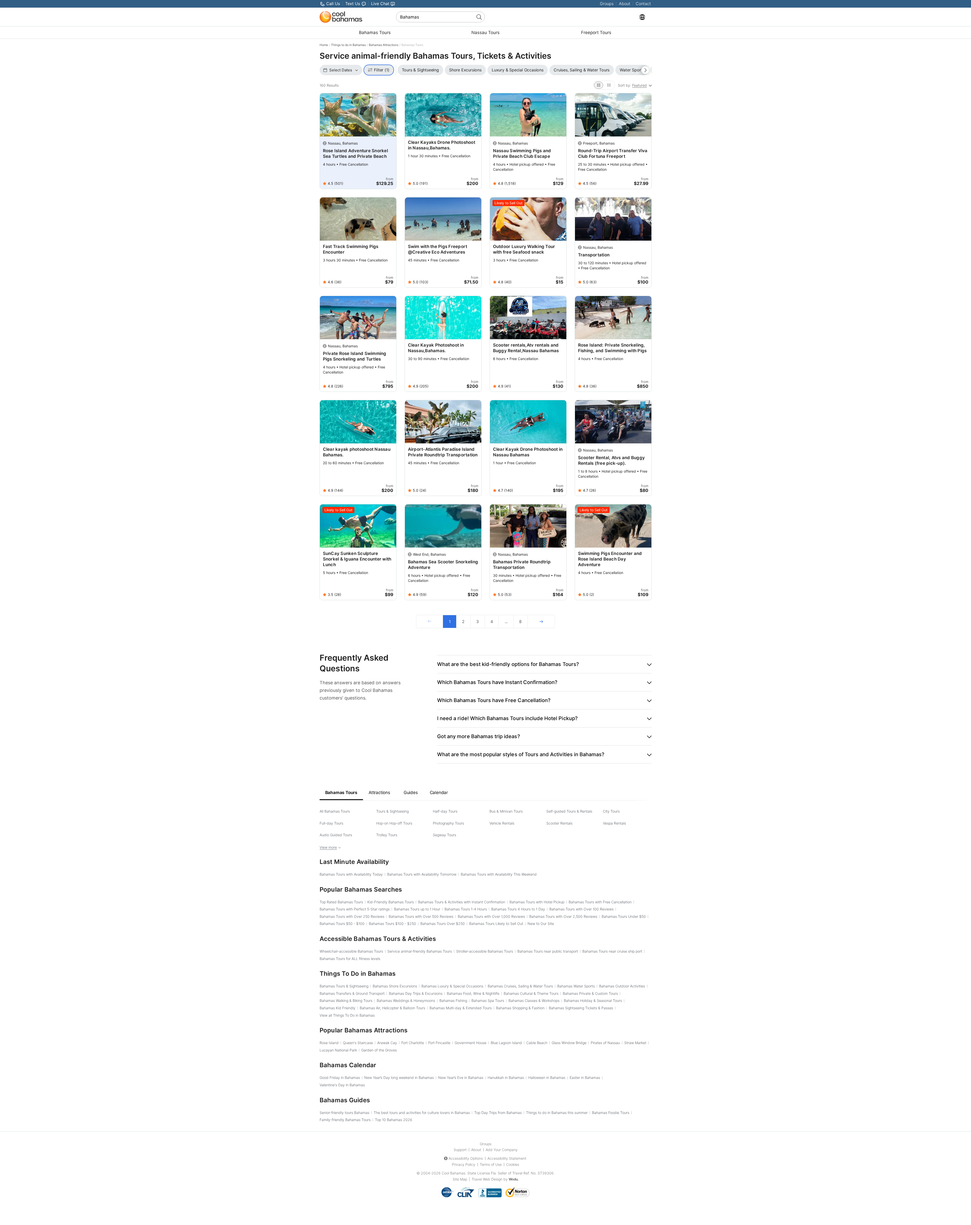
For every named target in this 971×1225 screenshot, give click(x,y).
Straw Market (635, 1043)
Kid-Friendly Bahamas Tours (390, 902)
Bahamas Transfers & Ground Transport (352, 993)
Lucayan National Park (338, 1050)
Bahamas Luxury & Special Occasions (452, 986)
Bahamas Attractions (383, 45)
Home (324, 45)
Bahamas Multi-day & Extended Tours (461, 1008)
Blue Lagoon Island (506, 1043)
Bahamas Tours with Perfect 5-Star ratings (355, 909)
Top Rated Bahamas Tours (341, 902)
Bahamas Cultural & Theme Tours (531, 993)
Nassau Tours (485, 32)
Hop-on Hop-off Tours (394, 823)
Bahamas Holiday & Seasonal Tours (593, 1000)
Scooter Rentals (559, 823)
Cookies (512, 1164)
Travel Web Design (487, 1179)
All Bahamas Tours (335, 811)
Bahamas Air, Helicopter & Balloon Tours (392, 1008)
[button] (544, 664)
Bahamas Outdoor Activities (622, 986)
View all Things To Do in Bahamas (347, 1015)
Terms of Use (491, 1164)
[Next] (541, 621)
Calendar (439, 792)
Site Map (460, 1179)
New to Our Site (541, 923)
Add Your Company (502, 1150)
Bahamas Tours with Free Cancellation (600, 902)
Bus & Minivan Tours (506, 811)
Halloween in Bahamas (546, 1077)
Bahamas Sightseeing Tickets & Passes (581, 1008)
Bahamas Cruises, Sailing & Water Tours (520, 986)
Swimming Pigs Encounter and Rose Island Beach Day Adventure (610, 559)
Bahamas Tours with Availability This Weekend (499, 874)
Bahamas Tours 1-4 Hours (466, 909)
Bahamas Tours (375, 32)
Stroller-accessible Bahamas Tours (484, 951)
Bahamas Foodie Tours (610, 1112)
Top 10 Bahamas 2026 (393, 1120)
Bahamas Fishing (453, 1000)
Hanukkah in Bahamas (506, 1077)
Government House (470, 1043)
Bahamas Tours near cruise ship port (612, 951)
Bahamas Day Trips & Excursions (415, 993)
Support (460, 1150)
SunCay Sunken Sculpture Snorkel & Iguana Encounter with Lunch (357, 559)
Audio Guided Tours (336, 835)
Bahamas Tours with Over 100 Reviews (581, 909)
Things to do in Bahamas (348, 45)
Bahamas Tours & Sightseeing (344, 986)
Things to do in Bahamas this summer (557, 1112)
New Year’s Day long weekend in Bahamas (399, 1077)
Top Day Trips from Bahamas (498, 1112)
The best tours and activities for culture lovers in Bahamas (422, 1112)
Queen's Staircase (358, 1043)
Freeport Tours (596, 32)
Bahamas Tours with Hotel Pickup (536, 902)
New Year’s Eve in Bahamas (460, 1077)
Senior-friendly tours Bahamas (344, 1112)
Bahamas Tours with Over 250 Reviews (352, 916)
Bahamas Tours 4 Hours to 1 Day (518, 909)
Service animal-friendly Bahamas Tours (419, 951)
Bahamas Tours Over (442, 923)
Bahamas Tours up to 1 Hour (417, 909)
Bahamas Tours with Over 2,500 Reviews (563, 916)
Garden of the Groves (379, 1050)
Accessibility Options (466, 1158)
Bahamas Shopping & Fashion (520, 1008)
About (624, 3)
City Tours (611, 811)
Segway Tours (444, 835)
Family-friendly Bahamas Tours (345, 1120)
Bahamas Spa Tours (487, 1000)
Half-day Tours (445, 811)
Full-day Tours (331, 823)
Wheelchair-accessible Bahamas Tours (351, 951)
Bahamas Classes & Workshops (533, 1000)
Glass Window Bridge (569, 1043)
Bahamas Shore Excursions (395, 986)
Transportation (594, 254)
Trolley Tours (386, 835)
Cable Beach (536, 1043)
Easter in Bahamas (585, 1077)
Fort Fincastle (439, 1043)
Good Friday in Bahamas (340, 1077)
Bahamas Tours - (342, 923)
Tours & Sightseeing (392, 811)
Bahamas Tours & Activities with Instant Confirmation (461, 902)
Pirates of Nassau (605, 1043)
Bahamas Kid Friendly (337, 1008)
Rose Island (329, 1043)
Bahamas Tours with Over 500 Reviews (421, 916)
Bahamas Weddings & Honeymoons (406, 1000)
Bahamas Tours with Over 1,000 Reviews (491, 916)
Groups (607, 3)
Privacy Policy (463, 1164)
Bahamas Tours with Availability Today (351, 874)
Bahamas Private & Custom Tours (590, 993)
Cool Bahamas (453, 1173)
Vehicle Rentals (501, 823)
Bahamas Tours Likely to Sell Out (496, 923)
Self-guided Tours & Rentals (569, 811)
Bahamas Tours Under (624, 916)
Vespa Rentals (614, 823)
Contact (643, 3)
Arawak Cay (387, 1043)
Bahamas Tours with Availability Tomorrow (421, 874)
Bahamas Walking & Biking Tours (346, 1000)
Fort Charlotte (412, 1043)
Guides (411, 792)
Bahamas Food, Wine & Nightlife (473, 993)
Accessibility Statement (506, 1158)
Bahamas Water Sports (576, 986)
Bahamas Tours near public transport (547, 951)
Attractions (379, 792)
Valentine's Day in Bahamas (342, 1085)
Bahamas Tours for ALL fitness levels (350, 958)
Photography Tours (448, 823)
